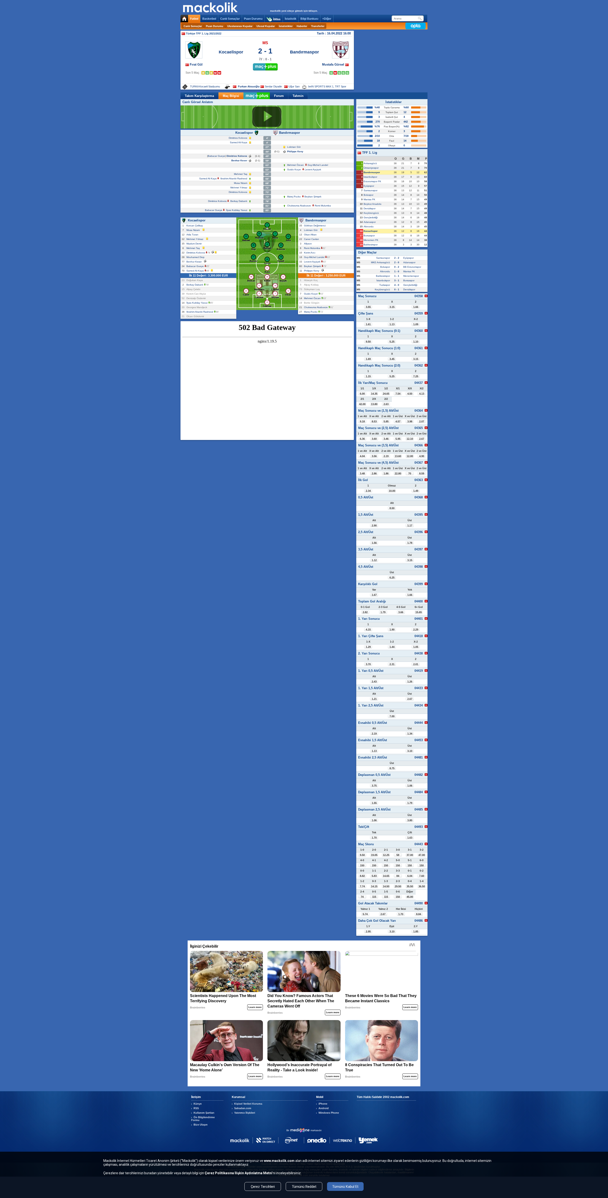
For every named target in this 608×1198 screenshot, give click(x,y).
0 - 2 (396, 267)
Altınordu (369, 226)
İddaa (276, 19)
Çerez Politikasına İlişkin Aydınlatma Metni (238, 1173)
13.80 (374, 404)
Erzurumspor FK (372, 181)
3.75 (374, 785)
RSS (196, 1108)
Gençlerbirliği (371, 217)
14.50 (386, 886)
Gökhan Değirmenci (315, 225)
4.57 (397, 421)
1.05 (415, 646)
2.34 (368, 490)
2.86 (374, 473)
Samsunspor (370, 190)
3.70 (368, 664)
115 (374, 896)
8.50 (392, 508)
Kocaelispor (231, 52)
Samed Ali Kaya (238, 142)
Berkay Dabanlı (238, 201)
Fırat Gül (196, 64)
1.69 (368, 359)
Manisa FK (369, 199)
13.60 (398, 456)
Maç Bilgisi (231, 96)
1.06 (409, 785)
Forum (279, 96)
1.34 (409, 733)
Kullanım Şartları (204, 1112)
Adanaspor (370, 222)
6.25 (392, 577)
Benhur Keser (239, 160)
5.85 (386, 421)
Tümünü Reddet (304, 1186)
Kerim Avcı (310, 252)
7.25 (415, 376)
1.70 (374, 837)
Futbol (194, 18)
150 (362, 865)
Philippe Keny (295, 151)
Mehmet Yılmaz (238, 187)
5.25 (392, 341)
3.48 (362, 473)
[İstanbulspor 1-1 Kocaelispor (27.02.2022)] (203, 73)
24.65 (386, 393)
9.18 (362, 421)
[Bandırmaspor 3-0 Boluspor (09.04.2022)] (347, 73)
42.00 (362, 404)
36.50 (421, 886)
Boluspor (368, 195)
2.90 (374, 525)
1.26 (409, 681)
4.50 (409, 393)
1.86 (386, 473)
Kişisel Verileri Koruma (248, 1103)
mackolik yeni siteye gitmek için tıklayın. (294, 11)
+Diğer (326, 18)
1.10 (415, 341)
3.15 (392, 306)
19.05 (374, 855)
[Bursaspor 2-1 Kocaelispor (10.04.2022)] (219, 73)
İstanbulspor (370, 177)
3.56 (374, 456)
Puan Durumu (253, 18)
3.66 (400, 612)
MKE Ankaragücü (380, 262)
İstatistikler (286, 26)
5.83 (374, 875)
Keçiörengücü (371, 213)
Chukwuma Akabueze (299, 205)
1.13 (392, 324)
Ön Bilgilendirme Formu (203, 1119)
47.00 (421, 855)
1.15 (368, 376)
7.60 (421, 875)
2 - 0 (396, 262)
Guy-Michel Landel (318, 165)
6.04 (409, 875)
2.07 (421, 421)
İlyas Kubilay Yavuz (236, 210)
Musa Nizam (240, 183)
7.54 (397, 393)
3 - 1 (396, 280)
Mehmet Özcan (295, 165)
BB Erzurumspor (412, 267)
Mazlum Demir (194, 243)
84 (397, 875)
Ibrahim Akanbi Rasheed (233, 178)
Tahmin (298, 96)
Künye (198, 1103)
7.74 (362, 886)
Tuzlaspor (384, 285)
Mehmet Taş (240, 174)
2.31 (392, 664)
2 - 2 (396, 258)
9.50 (368, 341)
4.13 (421, 393)
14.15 (374, 886)
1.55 (374, 803)
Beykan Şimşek (312, 196)
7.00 (392, 716)
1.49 (415, 490)
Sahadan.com (242, 1108)
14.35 (374, 393)
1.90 (392, 629)
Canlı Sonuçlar (230, 18)
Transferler (317, 26)
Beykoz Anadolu (372, 204)
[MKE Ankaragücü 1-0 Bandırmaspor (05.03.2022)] (335, 73)
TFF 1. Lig (369, 152)
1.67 (374, 594)
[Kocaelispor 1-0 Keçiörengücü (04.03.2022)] (207, 73)
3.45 (392, 359)
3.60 (374, 438)
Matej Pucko (294, 196)
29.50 (398, 886)
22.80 (398, 473)
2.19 (386, 456)
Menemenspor (411, 276)
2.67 (421, 438)
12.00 (410, 456)
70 (409, 473)
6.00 (362, 393)
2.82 (365, 612)
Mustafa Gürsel (333, 64)
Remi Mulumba (323, 205)
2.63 (386, 404)
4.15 (368, 629)
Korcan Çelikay (195, 225)
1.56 (374, 542)
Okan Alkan (311, 234)
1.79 (382, 612)
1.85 (415, 931)
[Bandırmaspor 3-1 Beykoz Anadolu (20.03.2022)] (339, 73)
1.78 (409, 542)
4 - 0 (396, 285)
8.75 (392, 768)
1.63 (409, 837)
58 (397, 855)
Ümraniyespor (371, 168)
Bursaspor (369, 235)
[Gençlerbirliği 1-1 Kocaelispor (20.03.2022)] (211, 73)
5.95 (397, 438)
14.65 (386, 875)
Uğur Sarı (294, 86)
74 (362, 896)
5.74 (365, 914)
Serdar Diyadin (273, 86)
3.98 (409, 421)
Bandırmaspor (304, 52)
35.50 (410, 886)
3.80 (409, 820)
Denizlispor (369, 208)
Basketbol (209, 18)
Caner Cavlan (312, 239)
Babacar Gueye (216, 156)
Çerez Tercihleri (263, 1186)
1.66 (415, 306)
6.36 (362, 438)
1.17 (409, 525)
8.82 (362, 875)
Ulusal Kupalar (265, 26)
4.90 (421, 456)
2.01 (415, 664)
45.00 (410, 896)
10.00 (392, 490)
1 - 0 (396, 271)
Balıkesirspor (371, 244)
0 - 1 (396, 289)
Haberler (302, 26)
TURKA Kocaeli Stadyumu (205, 86)
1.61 (368, 324)
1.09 (415, 324)
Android (323, 1108)
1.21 (374, 698)
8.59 (421, 473)
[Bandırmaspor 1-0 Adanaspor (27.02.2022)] (331, 73)
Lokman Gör (294, 147)
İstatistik (290, 18)
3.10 (409, 750)
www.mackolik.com (279, 1161)
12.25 (386, 855)
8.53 (374, 421)
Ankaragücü (370, 163)
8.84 (418, 914)
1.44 (392, 646)
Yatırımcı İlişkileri (244, 1112)
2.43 (374, 681)
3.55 (368, 306)
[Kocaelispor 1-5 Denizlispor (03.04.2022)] (215, 73)
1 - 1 (396, 276)
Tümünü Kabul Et (345, 1186)
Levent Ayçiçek (313, 169)
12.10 (410, 438)
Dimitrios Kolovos (238, 138)
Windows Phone (328, 1112)
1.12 (374, 560)
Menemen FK (371, 240)
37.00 (410, 855)
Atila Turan (193, 234)
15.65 (418, 612)
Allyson (308, 243)
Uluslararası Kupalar (239, 26)
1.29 (368, 646)
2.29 (415, 629)
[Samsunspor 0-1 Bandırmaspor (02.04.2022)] (343, 73)
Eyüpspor (369, 186)
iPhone (322, 1103)
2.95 (368, 931)
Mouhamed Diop (196, 257)
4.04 (362, 456)
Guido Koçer (294, 169)
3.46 (386, 438)
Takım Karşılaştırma (199, 96)
